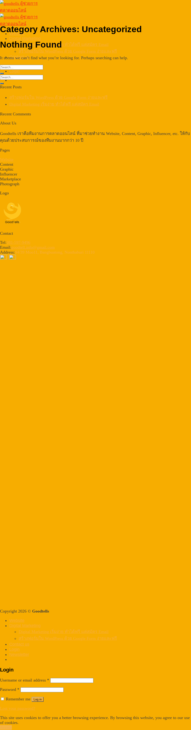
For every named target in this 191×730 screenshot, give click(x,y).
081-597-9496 (18, 242)
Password (9, 689)
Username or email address (24, 680)
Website (7, 159)
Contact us (19, 644)
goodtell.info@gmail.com (33, 247)
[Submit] (2, 73)
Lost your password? (17, 708)
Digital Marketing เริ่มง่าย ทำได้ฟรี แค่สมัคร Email (64, 44)
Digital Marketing (25, 38)
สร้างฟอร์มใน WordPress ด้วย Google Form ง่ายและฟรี (68, 51)
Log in (38, 699)
